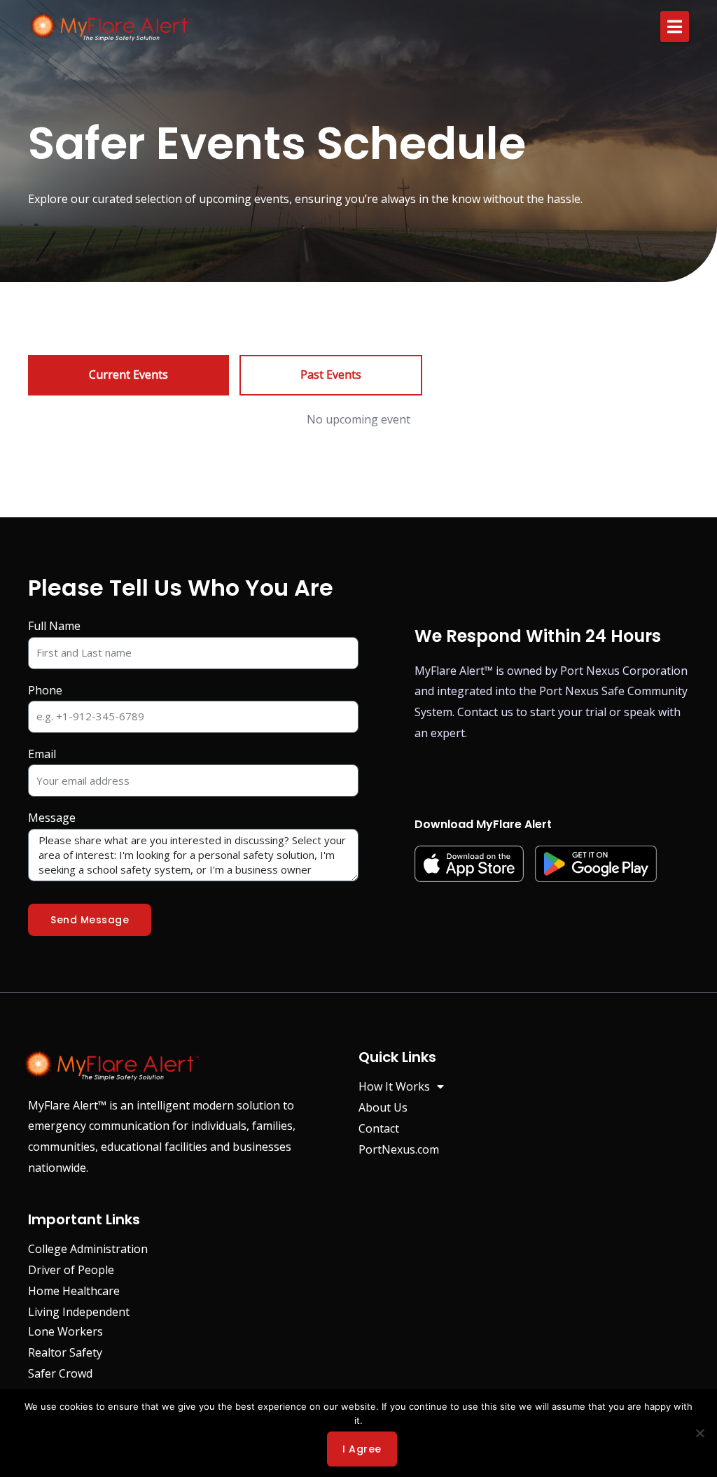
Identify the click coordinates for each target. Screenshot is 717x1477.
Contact (378, 1128)
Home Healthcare (74, 1291)
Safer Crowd (60, 1373)
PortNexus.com (398, 1149)
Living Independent (79, 1312)
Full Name (54, 626)
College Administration (88, 1249)
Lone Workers (65, 1331)
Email (42, 754)
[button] (674, 26)
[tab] (128, 375)
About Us (383, 1107)
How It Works (394, 1086)
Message (52, 817)
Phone (45, 690)
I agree (362, 1449)
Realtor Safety (65, 1352)
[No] (699, 1433)
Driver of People (71, 1270)
